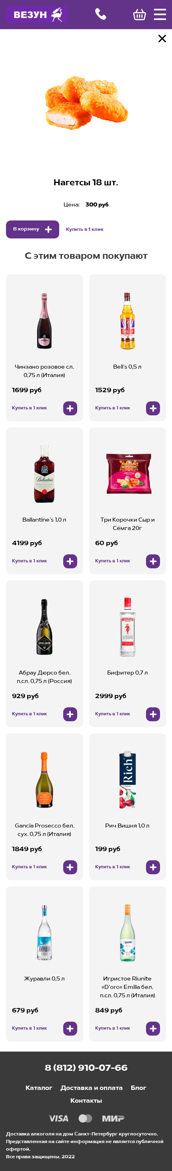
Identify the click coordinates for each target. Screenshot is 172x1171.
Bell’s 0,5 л (127, 367)
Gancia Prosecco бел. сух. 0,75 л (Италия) (44, 830)
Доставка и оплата (91, 1088)
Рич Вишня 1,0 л (127, 826)
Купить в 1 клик (85, 229)
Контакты (86, 1101)
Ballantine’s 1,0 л (44, 520)
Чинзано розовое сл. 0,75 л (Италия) (44, 371)
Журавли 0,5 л (44, 979)
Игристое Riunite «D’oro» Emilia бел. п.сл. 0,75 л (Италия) (127, 987)
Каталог (39, 1088)
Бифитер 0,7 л (127, 673)
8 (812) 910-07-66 (86, 1068)
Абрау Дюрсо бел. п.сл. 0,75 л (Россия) (44, 677)
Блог (138, 1088)
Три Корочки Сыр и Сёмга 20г (127, 524)
